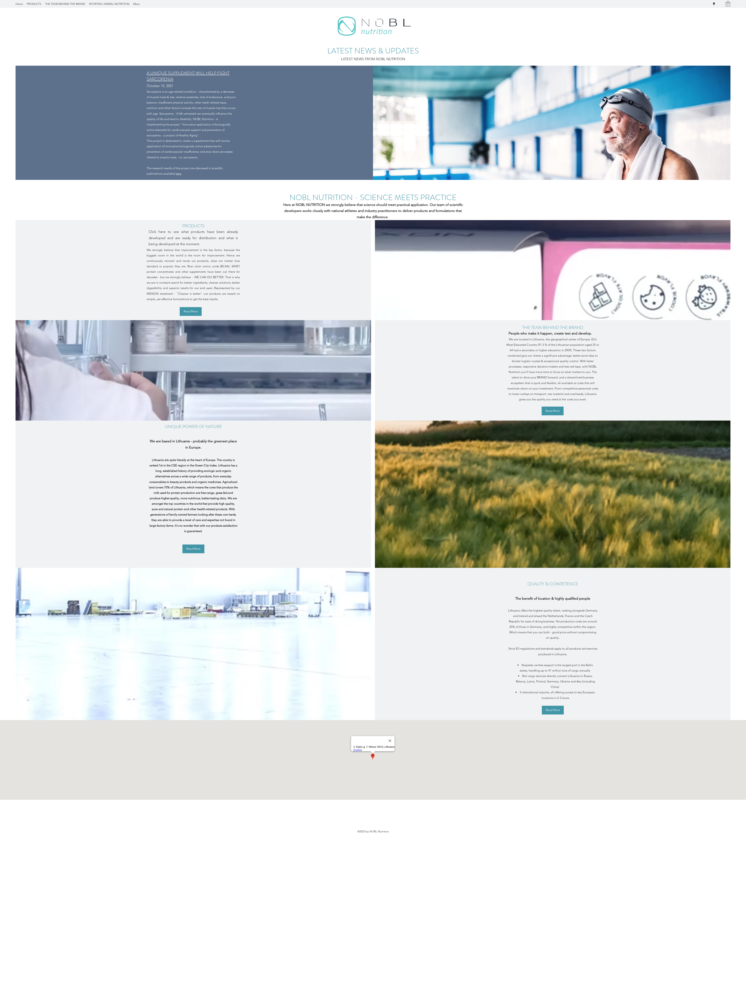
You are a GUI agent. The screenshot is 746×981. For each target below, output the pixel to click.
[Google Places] (714, 4)
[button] (728, 4)
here (178, 173)
